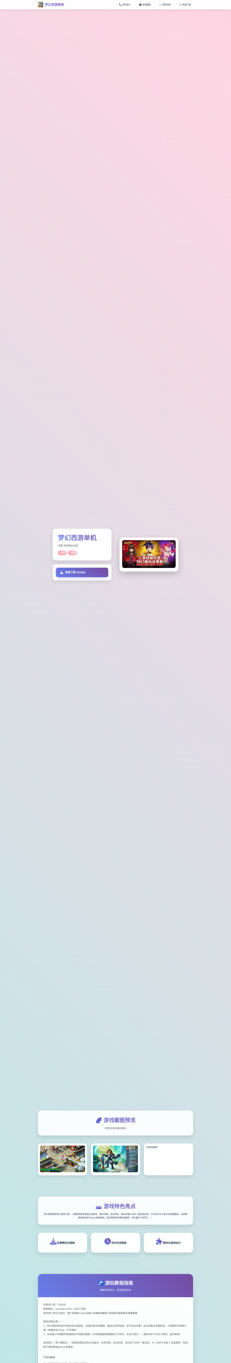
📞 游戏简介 (125, 4)
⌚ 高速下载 (185, 4)
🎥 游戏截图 (145, 4)
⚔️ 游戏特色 (165, 4)
